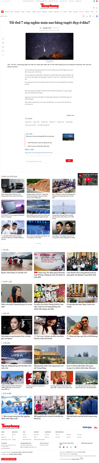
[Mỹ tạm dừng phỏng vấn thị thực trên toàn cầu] (16, 354)
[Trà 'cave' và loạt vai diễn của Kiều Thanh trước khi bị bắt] (49, 325)
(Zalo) (31, 445)
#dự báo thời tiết (31, 125)
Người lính (56, 11)
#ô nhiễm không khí (44, 125)
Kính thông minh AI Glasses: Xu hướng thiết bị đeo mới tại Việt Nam (12, 195)
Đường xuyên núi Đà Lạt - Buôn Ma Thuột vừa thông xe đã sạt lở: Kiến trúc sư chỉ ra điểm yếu (37, 195)
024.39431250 (6, 448)
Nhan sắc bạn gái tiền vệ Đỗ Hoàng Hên (82, 337)
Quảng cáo (78, 1)
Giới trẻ (39, 11)
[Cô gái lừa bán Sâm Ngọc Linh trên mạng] (82, 293)
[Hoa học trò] (96, 427)
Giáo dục (75, 11)
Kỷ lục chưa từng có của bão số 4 (14, 272)
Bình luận (3, 51)
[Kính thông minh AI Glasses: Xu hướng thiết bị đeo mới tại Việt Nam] (12, 186)
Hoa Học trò (63, 1)
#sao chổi (36, 122)
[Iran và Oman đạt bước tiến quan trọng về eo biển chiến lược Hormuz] (82, 354)
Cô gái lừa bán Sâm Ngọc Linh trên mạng (81, 305)
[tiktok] (68, 447)
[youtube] (97, 1)
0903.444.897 (44, 445)
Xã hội (6, 11)
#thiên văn (44, 122)
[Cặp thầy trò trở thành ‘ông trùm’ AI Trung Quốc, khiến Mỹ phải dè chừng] (63, 227)
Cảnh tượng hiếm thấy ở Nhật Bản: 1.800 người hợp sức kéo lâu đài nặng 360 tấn (11, 387)
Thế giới (34, 11)
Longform (48, 432)
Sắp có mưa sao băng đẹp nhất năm (38, 146)
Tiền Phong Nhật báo (41, 1)
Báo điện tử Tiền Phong (49, 6)
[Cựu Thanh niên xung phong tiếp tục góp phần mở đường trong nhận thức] (82, 261)
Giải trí (70, 11)
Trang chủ (2, 12)
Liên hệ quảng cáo (26, 443)
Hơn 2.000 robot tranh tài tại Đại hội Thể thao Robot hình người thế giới (38, 216)
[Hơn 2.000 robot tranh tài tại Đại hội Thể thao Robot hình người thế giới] (38, 207)
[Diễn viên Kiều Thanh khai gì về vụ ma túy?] (16, 293)
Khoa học (81, 11)
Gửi (69, 160)
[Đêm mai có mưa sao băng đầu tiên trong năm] (68, 137)
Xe (61, 11)
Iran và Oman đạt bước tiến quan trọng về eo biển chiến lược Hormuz (81, 367)
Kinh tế (11, 11)
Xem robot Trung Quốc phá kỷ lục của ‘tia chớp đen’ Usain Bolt (38, 236)
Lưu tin (3, 46)
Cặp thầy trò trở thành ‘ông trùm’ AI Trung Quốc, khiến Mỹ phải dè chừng (63, 236)
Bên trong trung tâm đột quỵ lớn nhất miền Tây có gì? (15, 417)
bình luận (93, 16)
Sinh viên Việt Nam (53, 1)
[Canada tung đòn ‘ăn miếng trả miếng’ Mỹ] (37, 377)
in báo (90, 16)
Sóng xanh (17, 11)
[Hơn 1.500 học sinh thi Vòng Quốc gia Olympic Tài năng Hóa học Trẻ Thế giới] (63, 186)
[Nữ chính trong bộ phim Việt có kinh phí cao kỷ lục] (16, 325)
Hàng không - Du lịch (6, 439)
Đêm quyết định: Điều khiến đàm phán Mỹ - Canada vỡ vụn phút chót (61, 386)
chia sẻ (83, 16)
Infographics (59, 432)
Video (92, 11)
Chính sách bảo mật (87, 443)
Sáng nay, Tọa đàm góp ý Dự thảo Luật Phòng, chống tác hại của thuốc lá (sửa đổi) (49, 274)
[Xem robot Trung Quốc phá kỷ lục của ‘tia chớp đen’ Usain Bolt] (38, 227)
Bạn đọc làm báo (9, 459)
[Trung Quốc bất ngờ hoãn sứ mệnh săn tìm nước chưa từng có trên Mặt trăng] (63, 207)
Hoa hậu (87, 11)
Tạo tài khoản (37, 152)
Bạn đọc (79, 437)
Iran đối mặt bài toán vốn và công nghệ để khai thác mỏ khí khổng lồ (85, 386)
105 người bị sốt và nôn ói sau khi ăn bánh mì (48, 417)
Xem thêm (96, 12)
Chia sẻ (3, 42)
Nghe (3, 38)
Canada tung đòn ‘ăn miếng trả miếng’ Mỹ (35, 386)
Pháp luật (44, 11)
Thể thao (51, 11)
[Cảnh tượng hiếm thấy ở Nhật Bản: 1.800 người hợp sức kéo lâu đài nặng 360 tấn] (12, 377)
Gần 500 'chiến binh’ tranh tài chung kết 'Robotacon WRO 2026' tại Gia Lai (12, 237)
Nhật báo (14, 432)
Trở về (3, 55)
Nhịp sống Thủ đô (27, 439)
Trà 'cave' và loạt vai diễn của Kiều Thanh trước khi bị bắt (49, 337)
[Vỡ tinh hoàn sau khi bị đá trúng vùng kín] (82, 405)
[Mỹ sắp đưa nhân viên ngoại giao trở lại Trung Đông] (49, 354)
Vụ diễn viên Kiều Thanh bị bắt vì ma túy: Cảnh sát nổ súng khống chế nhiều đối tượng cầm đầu (48, 306)
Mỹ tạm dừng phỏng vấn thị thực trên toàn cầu (16, 367)
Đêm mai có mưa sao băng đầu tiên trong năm (40, 136)
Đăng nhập (28, 152)
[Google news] (76, 447)
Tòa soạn (71, 1)
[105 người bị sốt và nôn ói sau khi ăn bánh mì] (49, 405)
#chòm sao (60, 122)
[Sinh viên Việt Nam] (87, 427)
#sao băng (69, 122)
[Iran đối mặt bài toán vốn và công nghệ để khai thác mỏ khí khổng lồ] (86, 377)
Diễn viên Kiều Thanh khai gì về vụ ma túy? (16, 305)
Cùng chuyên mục (9, 176)
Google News (96, 16)
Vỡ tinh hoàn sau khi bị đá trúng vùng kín (82, 417)
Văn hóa (65, 11)
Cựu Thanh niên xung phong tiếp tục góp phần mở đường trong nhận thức (81, 273)
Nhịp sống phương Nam (39, 439)
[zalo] (72, 447)
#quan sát (28, 122)
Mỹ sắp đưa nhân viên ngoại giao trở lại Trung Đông (48, 367)
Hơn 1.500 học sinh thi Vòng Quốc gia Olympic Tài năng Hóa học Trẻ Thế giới (63, 195)
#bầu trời (52, 122)
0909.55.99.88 (25, 445)
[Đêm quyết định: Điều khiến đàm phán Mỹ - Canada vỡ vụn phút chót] (62, 377)
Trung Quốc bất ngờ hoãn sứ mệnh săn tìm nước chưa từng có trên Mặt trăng (63, 216)
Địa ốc (22, 11)
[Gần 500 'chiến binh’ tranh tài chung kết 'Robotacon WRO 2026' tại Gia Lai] (12, 227)
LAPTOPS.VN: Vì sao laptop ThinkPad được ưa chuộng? (12, 216)
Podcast (36, 432)
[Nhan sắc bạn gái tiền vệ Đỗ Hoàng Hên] (82, 325)
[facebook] (94, 1)
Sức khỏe (28, 11)
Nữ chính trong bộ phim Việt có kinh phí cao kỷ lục (16, 337)
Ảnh (24, 432)
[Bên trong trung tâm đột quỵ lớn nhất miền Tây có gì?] (16, 405)
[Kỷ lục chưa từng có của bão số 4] (16, 261)
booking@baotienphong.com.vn (29, 447)
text (86, 16)
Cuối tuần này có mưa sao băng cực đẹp (40, 142)
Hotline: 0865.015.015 (28, 1)
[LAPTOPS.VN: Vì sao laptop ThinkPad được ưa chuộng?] (12, 207)
